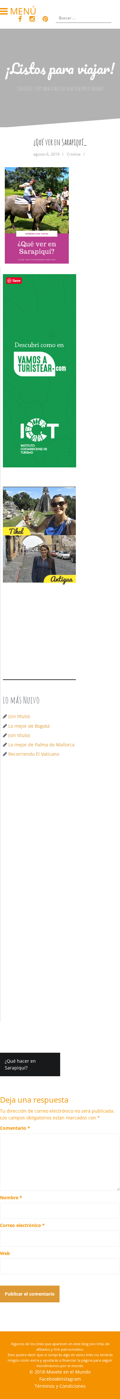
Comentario (15, 1128)
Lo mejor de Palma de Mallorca (41, 745)
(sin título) (19, 716)
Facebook (49, 1379)
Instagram (70, 1379)
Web (5, 1253)
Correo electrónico (22, 1225)
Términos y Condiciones (60, 1386)
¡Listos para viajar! (60, 68)
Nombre (11, 1197)
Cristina (74, 154)
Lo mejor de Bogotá (29, 726)
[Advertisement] (60, 829)
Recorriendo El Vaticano (33, 754)
